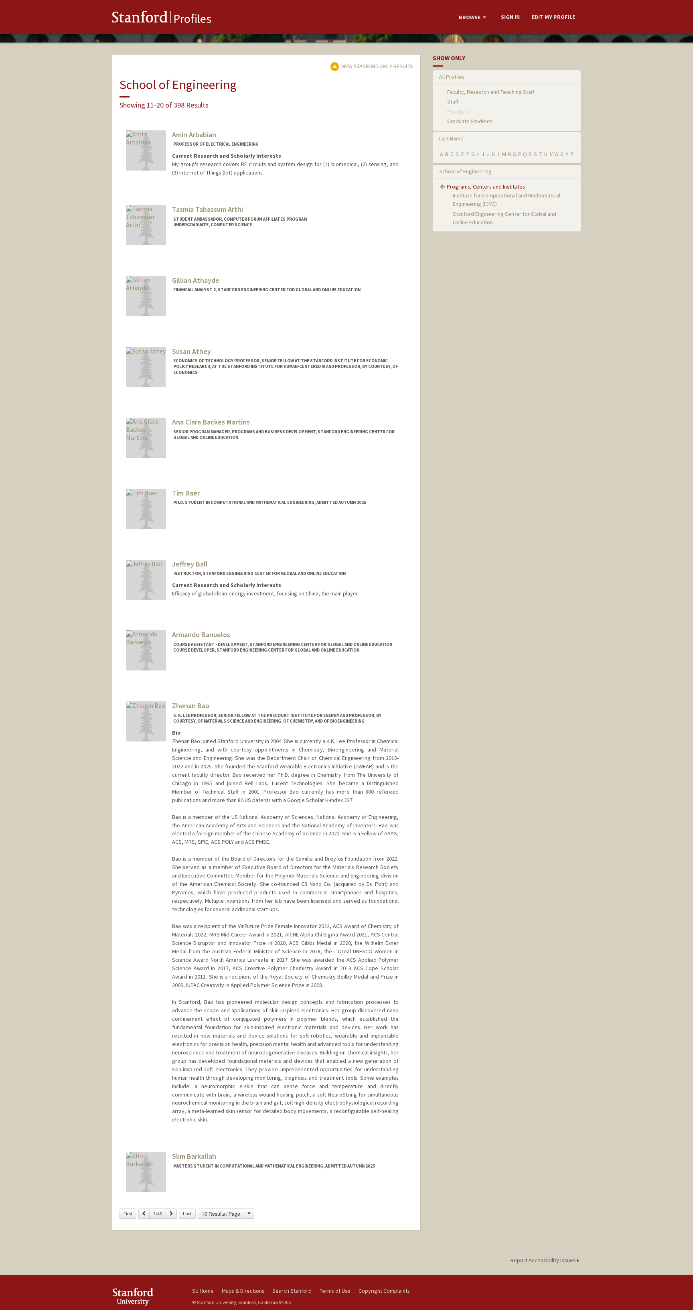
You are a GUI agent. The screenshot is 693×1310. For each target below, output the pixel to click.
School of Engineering (465, 171)
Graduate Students (469, 121)
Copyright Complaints (384, 1290)
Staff (452, 101)
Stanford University (146, 1296)
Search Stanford (292, 1290)
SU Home (203, 1290)
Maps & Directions (243, 1290)
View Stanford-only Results (376, 66)
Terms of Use (335, 1290)
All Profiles (451, 76)
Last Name (451, 138)
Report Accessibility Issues (544, 1260)
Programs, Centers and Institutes (486, 186)
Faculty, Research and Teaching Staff (490, 91)
